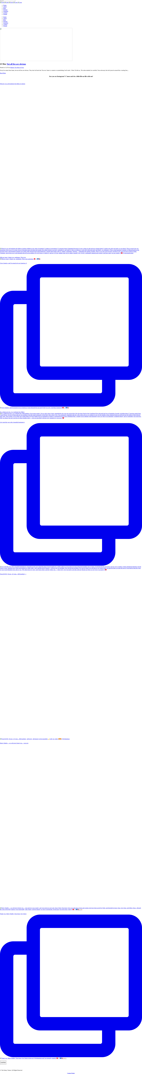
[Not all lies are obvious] (36, 60)
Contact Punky (71, 1073)
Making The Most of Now (17, 67)
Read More (3, 73)
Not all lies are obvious (16, 64)
